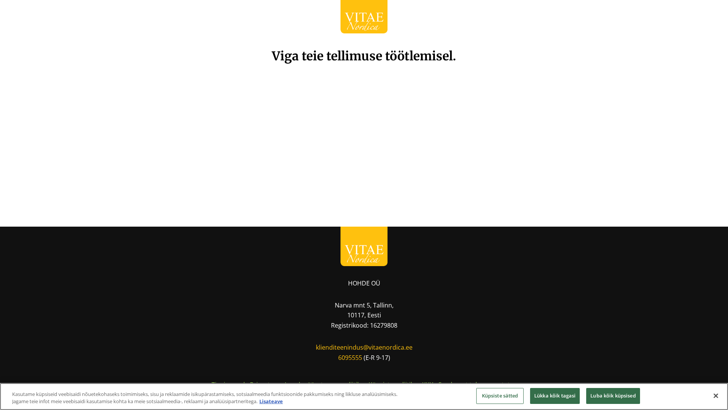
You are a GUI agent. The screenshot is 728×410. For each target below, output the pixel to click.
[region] (364, 396)
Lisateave (271, 401)
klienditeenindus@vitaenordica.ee (364, 347)
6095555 (350, 357)
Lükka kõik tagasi (555, 395)
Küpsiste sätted (500, 395)
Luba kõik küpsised (612, 395)
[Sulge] (716, 395)
